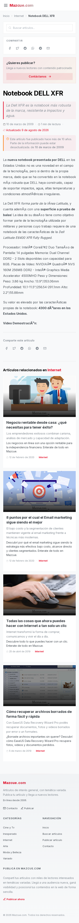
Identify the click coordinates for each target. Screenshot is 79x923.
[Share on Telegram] (40, 48)
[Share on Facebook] (9, 48)
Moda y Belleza (12, 852)
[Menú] (5, 5)
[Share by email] (48, 48)
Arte (5, 846)
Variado (7, 858)
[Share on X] (17, 48)
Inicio (6, 15)
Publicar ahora (16, 899)
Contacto (12, 808)
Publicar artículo (52, 839)
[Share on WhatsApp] (32, 48)
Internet (19, 15)
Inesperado (10, 833)
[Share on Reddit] (25, 48)
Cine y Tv (8, 827)
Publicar (29, 808)
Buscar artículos (52, 833)
